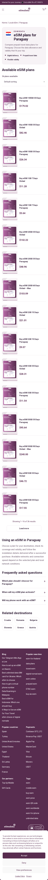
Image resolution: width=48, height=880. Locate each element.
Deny (24, 863)
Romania (20, 620)
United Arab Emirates (11, 741)
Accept (24, 855)
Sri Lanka (6, 762)
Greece (20, 628)
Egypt (4, 752)
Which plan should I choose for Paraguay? (17, 582)
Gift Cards (6, 788)
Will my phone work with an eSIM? (19, 600)
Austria (32, 628)
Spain (4, 731)
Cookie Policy (20, 876)
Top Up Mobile (8, 783)
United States (7, 747)
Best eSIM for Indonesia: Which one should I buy (11, 702)
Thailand (5, 757)
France (5, 772)
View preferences (24, 870)
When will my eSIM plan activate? (18, 592)
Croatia (7, 620)
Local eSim (13, 23)
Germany (6, 767)
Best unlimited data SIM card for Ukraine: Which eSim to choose (12, 676)
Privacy (29, 876)
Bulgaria (33, 620)
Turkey (5, 736)
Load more (24, 528)
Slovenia (8, 628)
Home (4, 23)
